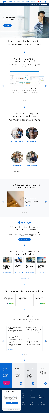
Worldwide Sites (38, 1)
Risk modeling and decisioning (32, 165)
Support (18, 1)
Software (10, 1)
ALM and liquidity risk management (17, 141)
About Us (27, 1)
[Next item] (46, 86)
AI (39, 4)
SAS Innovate (32, 1)
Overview (27, 4)
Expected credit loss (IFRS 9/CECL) (32, 141)
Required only (14, 403)
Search (36, 1)
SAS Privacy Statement (16, 396)
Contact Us (41, 1)
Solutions (31, 4)
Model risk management (17, 165)
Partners (22, 1)
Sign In (45, 2)
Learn (15, 1)
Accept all (8, 403)
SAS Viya (35, 4)
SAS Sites (43, 1)
